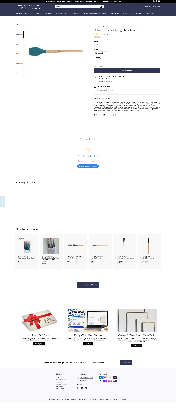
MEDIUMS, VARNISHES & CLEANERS (94, 13)
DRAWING (76, 13)
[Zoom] (56, 51)
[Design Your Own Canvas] (88, 320)
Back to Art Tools (89, 285)
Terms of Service (105, 399)
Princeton (97, 37)
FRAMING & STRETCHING (24, 13)
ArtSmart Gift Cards (62, 389)
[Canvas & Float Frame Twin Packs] (137, 320)
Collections (103, 27)
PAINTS (38, 13)
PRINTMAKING (114, 13)
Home (95, 27)
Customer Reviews (62, 384)
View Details (137, 345)
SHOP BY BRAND (137, 13)
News (58, 382)
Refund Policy (82, 399)
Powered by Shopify (119, 399)
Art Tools (111, 27)
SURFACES (48, 13)
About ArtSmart (61, 380)
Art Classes (59, 387)
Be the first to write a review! (88, 166)
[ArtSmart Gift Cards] (39, 320)
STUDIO (125, 13)
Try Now (88, 344)
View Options (39, 344)
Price (96, 42)
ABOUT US (150, 13)
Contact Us (59, 377)
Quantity (97, 58)
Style (96, 49)
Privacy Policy (93, 399)
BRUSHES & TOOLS (62, 13)
